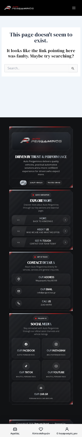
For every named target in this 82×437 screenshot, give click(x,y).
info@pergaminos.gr (46, 292)
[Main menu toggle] (74, 8)
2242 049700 (46, 304)
